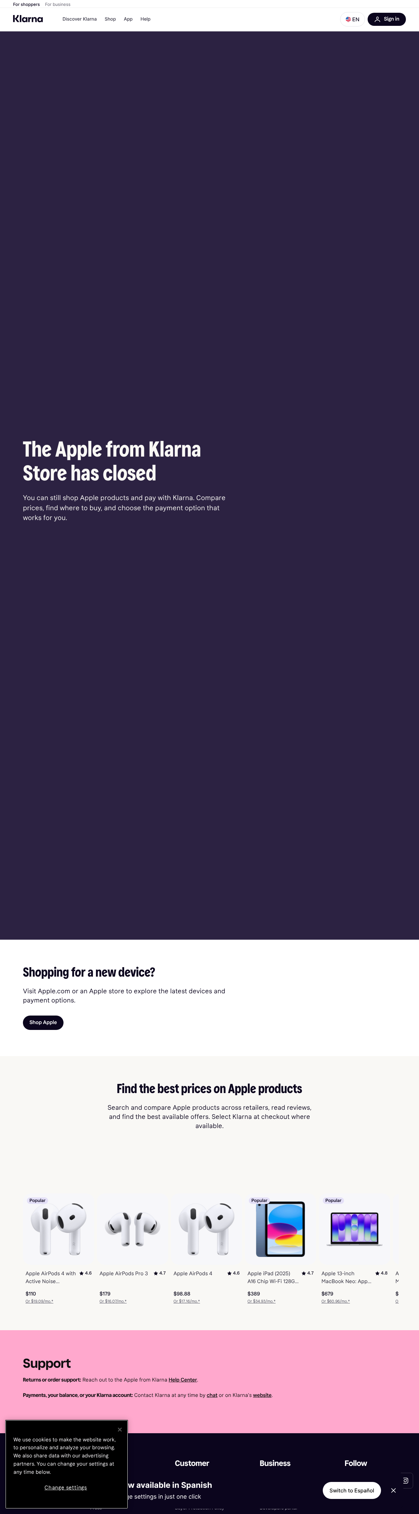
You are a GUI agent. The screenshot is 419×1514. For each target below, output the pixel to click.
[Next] (386, 1248)
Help (145, 19)
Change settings (66, 1488)
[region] (66, 1464)
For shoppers (26, 4)
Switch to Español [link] (352, 1490)
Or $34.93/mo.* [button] (261, 1301)
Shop (110, 19)
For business (58, 4)
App (128, 19)
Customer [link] (192, 1463)
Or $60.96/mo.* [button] (335, 1301)
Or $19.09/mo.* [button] (39, 1301)
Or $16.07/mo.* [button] (113, 1301)
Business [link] (275, 1463)
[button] (352, 19)
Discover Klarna (80, 19)
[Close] (120, 1429)
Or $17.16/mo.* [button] (186, 1301)
